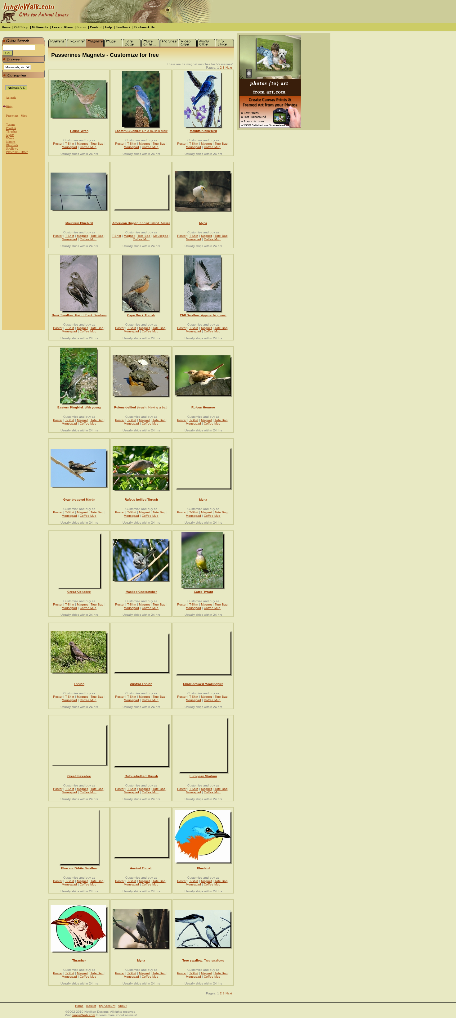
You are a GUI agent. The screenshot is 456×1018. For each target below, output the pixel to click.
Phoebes (11, 128)
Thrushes (11, 131)
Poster (57, 143)
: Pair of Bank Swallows (79, 315)
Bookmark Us (144, 27)
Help (108, 27)
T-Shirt (69, 143)
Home (6, 27)
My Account (107, 1005)
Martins (11, 141)
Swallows (12, 148)
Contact (95, 27)
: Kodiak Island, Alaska (141, 223)
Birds (9, 106)
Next (229, 67)
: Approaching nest (203, 315)
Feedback (123, 27)
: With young (79, 407)
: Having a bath (141, 407)
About (122, 1005)
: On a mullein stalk (141, 131)
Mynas (10, 135)
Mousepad (69, 147)
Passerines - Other (17, 152)
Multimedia (40, 27)
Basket (91, 1005)
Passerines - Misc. (16, 115)
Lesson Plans (62, 27)
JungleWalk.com (83, 1015)
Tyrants (10, 124)
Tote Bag (97, 143)
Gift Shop (21, 27)
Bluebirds (12, 145)
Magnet (82, 143)
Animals (11, 97)
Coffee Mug (88, 147)
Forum (81, 27)
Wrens (10, 138)
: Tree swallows (203, 960)
